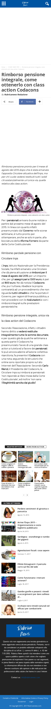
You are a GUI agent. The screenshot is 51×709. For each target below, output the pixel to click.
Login (31, 701)
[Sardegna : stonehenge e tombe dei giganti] (8, 540)
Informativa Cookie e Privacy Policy (34, 698)
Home (3, 67)
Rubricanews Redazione (15, 94)
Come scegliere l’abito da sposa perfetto (24, 485)
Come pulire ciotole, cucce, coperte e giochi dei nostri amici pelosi (40, 486)
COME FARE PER (13, 67)
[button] (46, 4)
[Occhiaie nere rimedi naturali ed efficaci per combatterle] (8, 609)
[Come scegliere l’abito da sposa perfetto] (25, 476)
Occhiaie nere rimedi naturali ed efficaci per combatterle (33, 607)
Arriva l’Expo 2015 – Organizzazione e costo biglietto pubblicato (29, 525)
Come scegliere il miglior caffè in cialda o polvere (8, 465)
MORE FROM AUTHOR (35, 447)
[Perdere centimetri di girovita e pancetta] (8, 512)
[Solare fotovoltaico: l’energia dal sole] (25, 456)
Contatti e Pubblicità (10, 698)
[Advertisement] (25, 36)
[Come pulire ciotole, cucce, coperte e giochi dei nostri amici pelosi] (42, 476)
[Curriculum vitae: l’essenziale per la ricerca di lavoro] (42, 456)
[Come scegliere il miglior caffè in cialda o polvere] (9, 456)
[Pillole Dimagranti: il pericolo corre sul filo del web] (8, 568)
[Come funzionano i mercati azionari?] (8, 581)
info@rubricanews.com (30, 677)
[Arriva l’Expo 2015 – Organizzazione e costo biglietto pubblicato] (8, 526)
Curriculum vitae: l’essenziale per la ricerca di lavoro (41, 465)
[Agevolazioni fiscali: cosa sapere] (8, 554)
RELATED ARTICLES (14, 447)
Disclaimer (22, 701)
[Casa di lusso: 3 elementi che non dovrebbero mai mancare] (9, 476)
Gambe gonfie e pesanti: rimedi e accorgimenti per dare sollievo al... (33, 594)
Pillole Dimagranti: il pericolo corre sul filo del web (32, 565)
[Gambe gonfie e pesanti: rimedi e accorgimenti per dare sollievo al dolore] (8, 595)
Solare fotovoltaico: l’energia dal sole (24, 465)
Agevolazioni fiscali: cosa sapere (33, 550)
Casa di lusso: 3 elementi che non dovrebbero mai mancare (8, 486)
